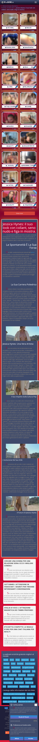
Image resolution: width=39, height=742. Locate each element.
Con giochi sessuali (28, 667)
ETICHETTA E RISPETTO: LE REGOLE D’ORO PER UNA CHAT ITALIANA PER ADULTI (19, 629)
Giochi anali (19, 679)
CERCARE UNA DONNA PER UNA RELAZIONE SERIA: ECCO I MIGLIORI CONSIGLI (18, 563)
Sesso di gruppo (30, 664)
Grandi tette (21, 675)
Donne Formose (13, 686)
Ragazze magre (24, 686)
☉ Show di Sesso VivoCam (9, 6)
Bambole (6, 664)
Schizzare (6, 667)
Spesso (33, 686)
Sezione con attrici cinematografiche (14, 694)
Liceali (32, 660)
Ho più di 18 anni (24, 717)
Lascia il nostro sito (15, 721)
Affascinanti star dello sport (26, 702)
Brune (12, 660)
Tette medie (12, 675)
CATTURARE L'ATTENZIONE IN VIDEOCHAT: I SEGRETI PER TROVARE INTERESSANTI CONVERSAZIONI (19, 586)
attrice (33, 252)
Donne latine (28, 679)
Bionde (6, 660)
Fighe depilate (16, 671)
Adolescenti (25, 660)
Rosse (17, 660)
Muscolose (31, 675)
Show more (19, 213)
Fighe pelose (26, 671)
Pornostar (20, 664)
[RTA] (35, 721)
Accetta (30, 738)
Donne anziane (19, 683)
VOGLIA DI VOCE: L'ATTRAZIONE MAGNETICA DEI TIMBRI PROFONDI (18, 609)
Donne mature (8, 683)
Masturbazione (15, 667)
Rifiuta (17, 738)
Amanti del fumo (9, 679)
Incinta (13, 664)
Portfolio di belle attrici (8, 8)
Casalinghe (7, 671)
